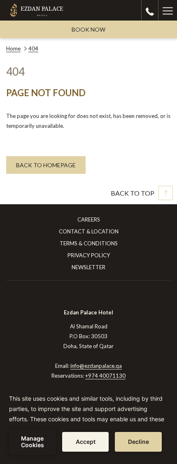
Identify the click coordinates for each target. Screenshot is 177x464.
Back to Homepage (46, 165)
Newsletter (88, 267)
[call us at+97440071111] (150, 10)
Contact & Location (89, 231)
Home (13, 48)
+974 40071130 (105, 375)
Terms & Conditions (89, 243)
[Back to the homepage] (36, 10)
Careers (88, 219)
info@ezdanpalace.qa (96, 365)
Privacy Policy (89, 255)
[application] (88, 424)
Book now (88, 29)
